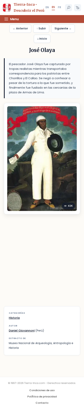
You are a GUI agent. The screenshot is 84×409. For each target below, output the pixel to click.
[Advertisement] (42, 262)
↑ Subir (41, 28)
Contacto (42, 403)
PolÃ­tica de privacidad (42, 396)
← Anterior (20, 28)
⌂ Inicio (42, 39)
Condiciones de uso (42, 390)
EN (47, 7)
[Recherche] (68, 7)
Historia (14, 318)
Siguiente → (63, 28)
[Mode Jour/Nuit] (77, 7)
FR (59, 7)
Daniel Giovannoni (22, 331)
